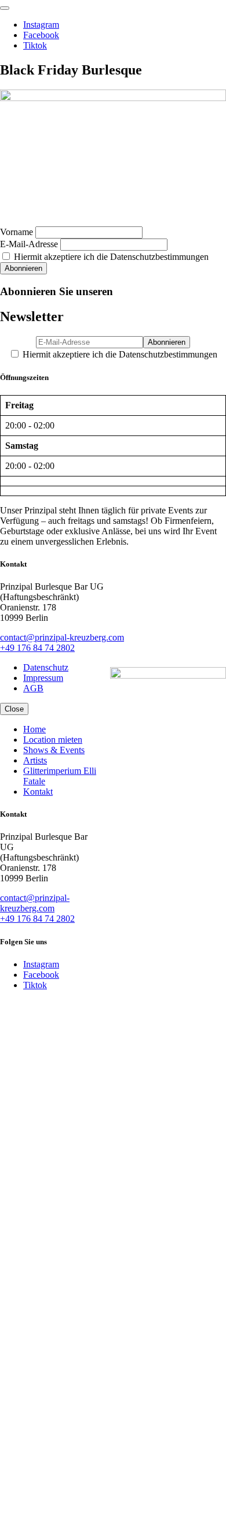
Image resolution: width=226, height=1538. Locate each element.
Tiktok (35, 45)
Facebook (41, 35)
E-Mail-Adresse (29, 244)
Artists (35, 760)
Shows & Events (54, 750)
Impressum (43, 678)
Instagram (41, 24)
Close (14, 709)
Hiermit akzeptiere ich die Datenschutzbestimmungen (110, 257)
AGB (33, 688)
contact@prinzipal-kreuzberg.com (62, 637)
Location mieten (52, 739)
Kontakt (38, 791)
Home (34, 729)
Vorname (16, 232)
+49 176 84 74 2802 (37, 648)
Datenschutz (45, 667)
